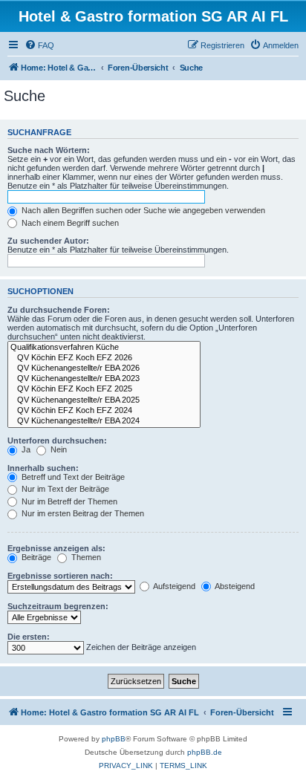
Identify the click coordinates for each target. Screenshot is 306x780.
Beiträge (35, 557)
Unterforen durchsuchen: (57, 440)
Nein (57, 449)
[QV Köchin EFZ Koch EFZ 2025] (104, 389)
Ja (24, 449)
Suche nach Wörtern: (48, 150)
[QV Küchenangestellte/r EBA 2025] (104, 400)
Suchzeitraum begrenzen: (57, 606)
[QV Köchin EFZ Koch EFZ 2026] (104, 358)
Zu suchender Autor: (48, 240)
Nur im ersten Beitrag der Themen (81, 513)
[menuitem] (39, 45)
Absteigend (234, 586)
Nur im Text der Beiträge (64, 488)
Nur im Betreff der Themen (68, 501)
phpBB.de (204, 752)
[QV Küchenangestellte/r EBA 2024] (104, 421)
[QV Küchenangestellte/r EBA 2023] (104, 379)
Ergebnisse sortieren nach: (60, 575)
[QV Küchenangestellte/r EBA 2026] (104, 368)
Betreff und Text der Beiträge (72, 476)
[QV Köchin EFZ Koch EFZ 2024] (104, 411)
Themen (85, 557)
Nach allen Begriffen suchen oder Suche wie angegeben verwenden (142, 210)
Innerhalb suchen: (43, 468)
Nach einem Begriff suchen (69, 222)
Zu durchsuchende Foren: (58, 309)
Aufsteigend (173, 586)
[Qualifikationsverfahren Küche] (104, 347)
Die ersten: (28, 636)
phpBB (114, 739)
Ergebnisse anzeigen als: (56, 548)
